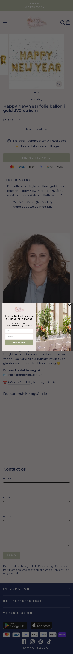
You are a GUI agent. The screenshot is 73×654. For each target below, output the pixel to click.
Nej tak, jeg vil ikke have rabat (19, 347)
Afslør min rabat (19, 342)
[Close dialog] (69, 305)
